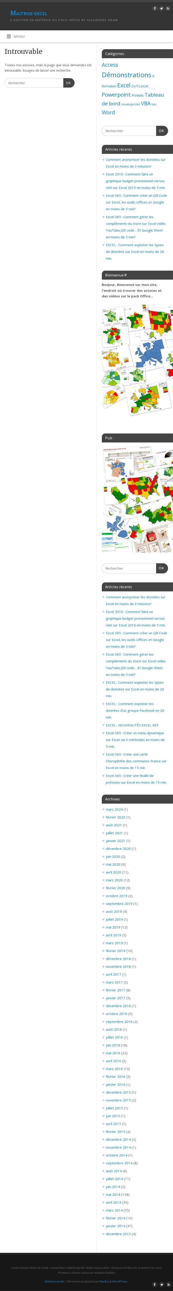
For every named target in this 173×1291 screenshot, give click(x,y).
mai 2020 (113, 864)
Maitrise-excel (28, 13)
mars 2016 (114, 1068)
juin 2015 (113, 1116)
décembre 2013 (118, 1233)
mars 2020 (114, 880)
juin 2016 (113, 1045)
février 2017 (115, 990)
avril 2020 (113, 872)
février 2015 (115, 1131)
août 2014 (114, 1171)
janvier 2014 (115, 1226)
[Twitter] (161, 9)
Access (110, 64)
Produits (138, 95)
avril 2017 (113, 974)
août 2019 (114, 911)
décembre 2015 (118, 1092)
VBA (145, 103)
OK (67, 83)
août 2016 (114, 1029)
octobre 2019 (116, 895)
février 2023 (115, 817)
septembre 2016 (119, 1021)
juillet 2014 (114, 1178)
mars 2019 (114, 943)
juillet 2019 (114, 919)
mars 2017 (114, 982)
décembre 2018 (118, 958)
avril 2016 (113, 1061)
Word (108, 112)
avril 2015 (113, 1123)
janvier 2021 (115, 840)
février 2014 (115, 1218)
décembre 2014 (118, 1139)
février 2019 (115, 950)
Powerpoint (116, 94)
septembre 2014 (119, 1163)
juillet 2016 (114, 1037)
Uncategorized (130, 104)
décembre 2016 (118, 1006)
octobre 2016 (116, 1013)
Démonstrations (126, 74)
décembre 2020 (118, 848)
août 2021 (114, 825)
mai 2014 (113, 1194)
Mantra (104, 1281)
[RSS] (167, 9)
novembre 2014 (118, 1147)
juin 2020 (113, 856)
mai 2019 (113, 927)
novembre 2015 (118, 1100)
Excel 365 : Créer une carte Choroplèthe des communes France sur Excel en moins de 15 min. (136, 761)
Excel (123, 85)
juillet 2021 (114, 833)
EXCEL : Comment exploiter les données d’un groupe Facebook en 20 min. (135, 710)
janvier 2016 (115, 1084)
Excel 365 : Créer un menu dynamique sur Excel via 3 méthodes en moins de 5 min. (135, 740)
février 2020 (115, 888)
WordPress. (120, 1281)
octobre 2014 (116, 1155)
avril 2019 (113, 935)
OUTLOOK (139, 86)
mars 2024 (114, 809)
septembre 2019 (119, 903)
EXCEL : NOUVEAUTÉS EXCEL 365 (132, 725)
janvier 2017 (115, 998)
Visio (154, 104)
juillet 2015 (114, 1108)
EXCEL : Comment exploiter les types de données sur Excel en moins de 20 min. (135, 252)
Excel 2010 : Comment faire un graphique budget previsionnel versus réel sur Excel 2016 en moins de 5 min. (136, 181)
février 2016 (115, 1076)
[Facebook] (154, 9)
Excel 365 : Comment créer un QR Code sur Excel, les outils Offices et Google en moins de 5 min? (136, 202)
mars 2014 (114, 1210)
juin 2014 (113, 1186)
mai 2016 (113, 1053)
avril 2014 (113, 1202)
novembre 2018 (118, 966)
